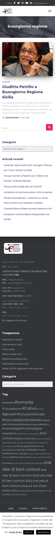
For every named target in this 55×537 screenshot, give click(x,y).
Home (10, 508)
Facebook (14, 3)
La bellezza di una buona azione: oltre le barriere (28, 192)
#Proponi (34, 424)
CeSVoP (6, 82)
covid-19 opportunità (24, 446)
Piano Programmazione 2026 (15, 364)
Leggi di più (15, 532)
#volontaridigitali (12, 428)
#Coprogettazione (12, 408)
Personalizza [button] (43, 532)
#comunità (24, 402)
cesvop (30, 438)
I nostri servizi (39, 508)
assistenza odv (21, 434)
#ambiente (8, 402)
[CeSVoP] (8, 11)
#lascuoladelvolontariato (22, 420)
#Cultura (29, 408)
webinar (24, 495)
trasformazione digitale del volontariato (28, 463)
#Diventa (40, 409)
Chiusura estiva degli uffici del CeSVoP (23, 186)
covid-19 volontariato (27, 449)
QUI (17, 275)
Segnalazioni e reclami (12, 339)
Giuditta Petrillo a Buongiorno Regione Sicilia (22, 92)
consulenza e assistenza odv (27, 443)
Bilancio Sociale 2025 (11, 354)
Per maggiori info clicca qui (14, 320)
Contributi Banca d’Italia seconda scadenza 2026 (28, 208)
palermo (13, 457)
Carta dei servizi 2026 (12, 344)
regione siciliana (25, 457)
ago (25, 117)
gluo (25, 453)
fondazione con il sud (12, 453)
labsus (31, 454)
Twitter (18, 3)
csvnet (41, 449)
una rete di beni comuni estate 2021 (33, 491)
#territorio (44, 424)
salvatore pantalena (44, 457)
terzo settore (7, 463)
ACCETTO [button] (28, 532)
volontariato (15, 495)
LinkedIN (31, 3)
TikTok (9, 3)
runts (35, 457)
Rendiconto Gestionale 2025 (14, 359)
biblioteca (20, 438)
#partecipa (24, 424)
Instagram (23, 3)
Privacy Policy (8, 349)
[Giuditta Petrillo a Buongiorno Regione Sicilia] (27, 59)
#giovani (9, 414)
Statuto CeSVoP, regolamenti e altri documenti (22, 368)
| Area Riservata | (41, 3)
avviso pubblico (33, 434)
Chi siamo (22, 508)
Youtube (27, 3)
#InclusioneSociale (31, 414)
